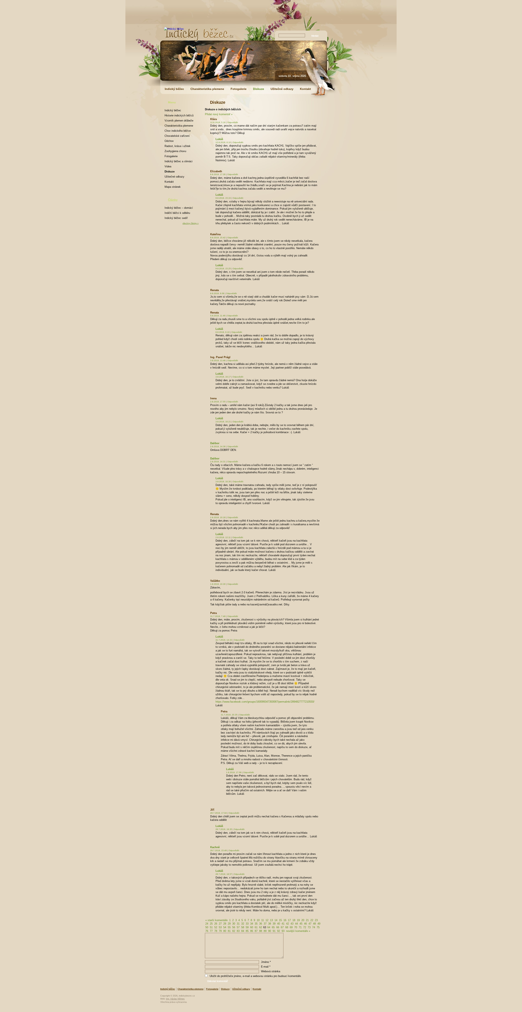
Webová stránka (270, 971)
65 (273, 927)
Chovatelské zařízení (177, 135)
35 (256, 923)
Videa (168, 166)
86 (251, 931)
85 (247, 931)
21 (307, 920)
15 (280, 920)
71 (300, 927)
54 (224, 927)
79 (220, 931)
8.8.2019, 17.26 (218, 174)
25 (211, 923)
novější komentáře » (298, 931)
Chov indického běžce (178, 130)
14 (275, 920)
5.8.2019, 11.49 (217, 316)
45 (301, 923)
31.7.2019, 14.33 (224, 640)
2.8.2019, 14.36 (218, 446)
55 (229, 927)
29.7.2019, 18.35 (224, 829)
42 (287, 923)
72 (304, 927)
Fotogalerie (239, 88)
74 (313, 927)
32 (242, 923)
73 (309, 927)
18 (293, 920)
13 (271, 920)
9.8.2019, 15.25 (223, 268)
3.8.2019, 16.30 (223, 481)
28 (224, 923)
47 (310, 923)
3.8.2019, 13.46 (218, 360)
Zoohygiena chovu (175, 151)
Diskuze (258, 88)
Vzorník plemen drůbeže (179, 120)
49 (318, 923)
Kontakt (305, 88)
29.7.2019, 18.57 (224, 874)
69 (291, 927)
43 (292, 923)
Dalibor (214, 443)
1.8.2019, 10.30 (218, 584)
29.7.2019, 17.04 (218, 813)
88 (260, 931)
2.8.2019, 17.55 (218, 402)
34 (251, 923)
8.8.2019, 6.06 (217, 293)
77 (211, 931)
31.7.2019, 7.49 (218, 616)
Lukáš (219, 139)
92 (278, 931)
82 (233, 931)
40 (278, 923)
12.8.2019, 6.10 (223, 142)
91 (274, 931)
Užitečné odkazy (282, 88)
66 (277, 927)
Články (173, 199)
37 (265, 923)
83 (238, 931)
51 (211, 927)
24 (206, 923)
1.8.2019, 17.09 (233, 772)
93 (283, 931)
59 (247, 927)
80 (224, 931)
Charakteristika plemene (207, 88)
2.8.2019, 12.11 (223, 537)
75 (318, 927)
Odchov (169, 140)
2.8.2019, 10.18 (218, 517)
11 (262, 920)
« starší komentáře (216, 920)
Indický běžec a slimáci (178, 161)
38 (269, 923)
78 (215, 931)
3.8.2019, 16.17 (223, 377)
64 (268, 927)
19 (298, 920)
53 (220, 927)
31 (238, 923)
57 (238, 927)
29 (229, 923)
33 (247, 923)
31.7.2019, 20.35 (229, 715)
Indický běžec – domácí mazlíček (179, 208)
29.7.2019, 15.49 (218, 850)
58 (242, 927)
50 (206, 927)
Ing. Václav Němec (175, 999)
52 (215, 927)
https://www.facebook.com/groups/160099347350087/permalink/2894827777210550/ (265, 701)
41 (283, 923)
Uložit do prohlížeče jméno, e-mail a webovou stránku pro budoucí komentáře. (256, 976)
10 (258, 920)
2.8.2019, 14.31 (218, 461)
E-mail (265, 966)
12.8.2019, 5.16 (218, 122)
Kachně (215, 847)
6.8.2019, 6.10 (223, 332)
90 (269, 931)
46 (305, 923)
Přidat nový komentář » (218, 114)
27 (220, 923)
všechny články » (190, 223)
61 (256, 927)
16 (284, 920)
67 (282, 927)
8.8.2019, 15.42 (218, 237)
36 (260, 923)
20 (302, 920)
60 (251, 927)
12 (266, 920)
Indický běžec (174, 88)
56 (233, 927)
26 (215, 923)
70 (295, 927)
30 (233, 923)
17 (289, 920)
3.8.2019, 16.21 (223, 421)
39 (274, 923)
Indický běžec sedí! (176, 218)
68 (286, 927)
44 (296, 923)
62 (260, 927)
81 (229, 931)
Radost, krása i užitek (177, 146)
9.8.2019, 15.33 (223, 198)
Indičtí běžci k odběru (177, 212)
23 (316, 920)
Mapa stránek (173, 186)
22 (311, 920)
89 (265, 931)
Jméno (266, 961)
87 (256, 931)
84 (242, 931)
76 (206, 931)
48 (314, 923)
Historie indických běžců (179, 115)
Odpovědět (232, 122)
